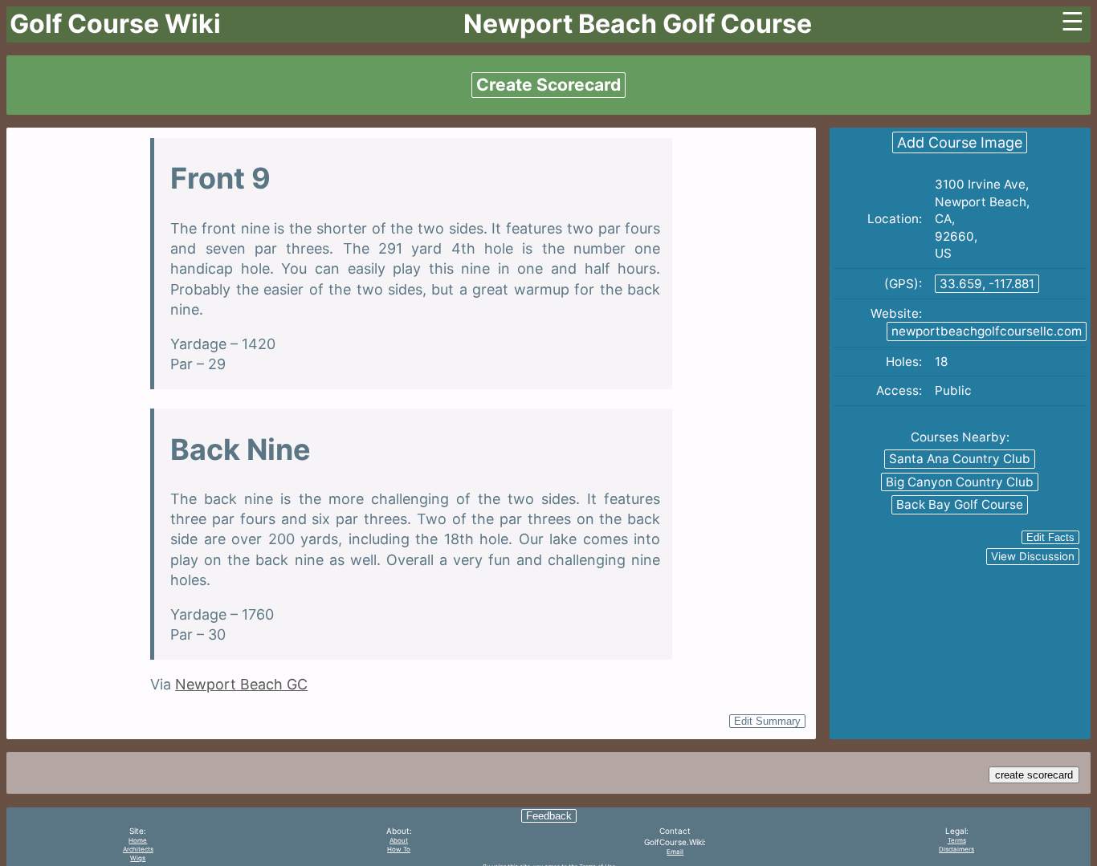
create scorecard (1034, 775)
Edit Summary (767, 721)
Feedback (549, 816)
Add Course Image (959, 142)
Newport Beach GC (241, 684)
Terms (957, 840)
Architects (138, 849)
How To (398, 849)
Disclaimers (956, 849)
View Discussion (1033, 556)
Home (137, 840)
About (398, 840)
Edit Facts (1050, 537)
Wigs (137, 858)
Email (675, 852)
